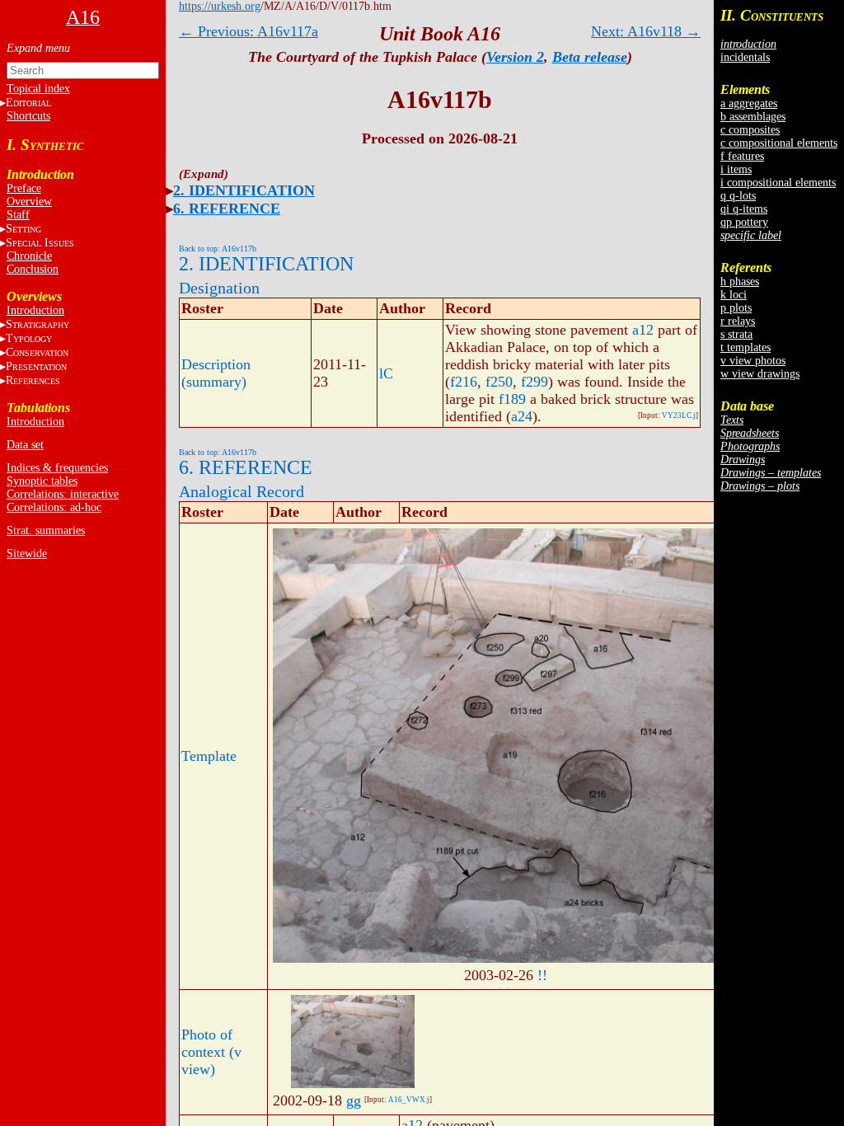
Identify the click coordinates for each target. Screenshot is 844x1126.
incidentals (745, 57)
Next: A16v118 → (646, 31)
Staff (18, 215)
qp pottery (744, 222)
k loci (733, 295)
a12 (643, 329)
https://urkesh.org (219, 6)
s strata (736, 334)
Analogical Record (241, 491)
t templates (745, 347)
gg (353, 1100)
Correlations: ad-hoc (54, 507)
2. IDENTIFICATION (244, 190)
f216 (463, 381)
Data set (25, 445)
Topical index (38, 88)
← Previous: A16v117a (248, 31)
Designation (219, 288)
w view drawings (759, 374)
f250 (499, 381)
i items (736, 169)
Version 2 (515, 57)
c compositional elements (778, 143)
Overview (29, 201)
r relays (737, 321)
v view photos (752, 360)
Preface (24, 188)
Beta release (589, 57)
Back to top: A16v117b (217, 248)
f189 (512, 399)
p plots (736, 308)
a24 (521, 416)
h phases (739, 281)
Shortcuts (28, 116)
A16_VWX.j (408, 1100)
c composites (750, 130)
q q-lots (738, 196)
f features (742, 156)
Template (209, 756)
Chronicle (29, 256)
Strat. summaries (46, 530)
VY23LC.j (679, 415)
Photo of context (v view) (211, 1051)
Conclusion (33, 269)
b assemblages (752, 116)
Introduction (35, 310)
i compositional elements (778, 182)
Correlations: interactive (63, 494)
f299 (534, 381)
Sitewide (27, 553)
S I (40, 243)
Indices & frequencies (57, 468)
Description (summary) (216, 373)
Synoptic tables (42, 481)
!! (542, 975)
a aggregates (748, 103)
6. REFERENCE (226, 208)
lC (386, 373)
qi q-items (743, 209)
